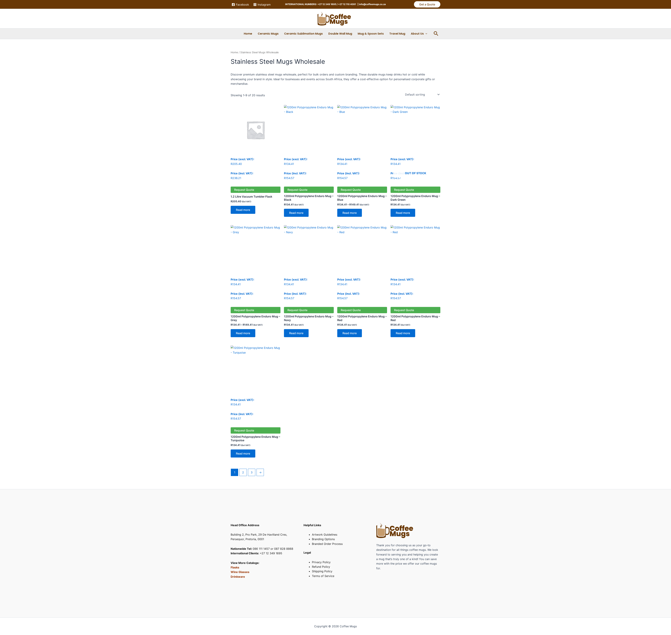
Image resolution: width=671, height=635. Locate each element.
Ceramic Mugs (268, 34)
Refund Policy (321, 566)
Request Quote (244, 189)
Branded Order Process (327, 544)
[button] (427, 4)
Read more (243, 210)
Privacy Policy (321, 562)
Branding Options (323, 539)
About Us (417, 34)
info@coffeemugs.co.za (372, 4)
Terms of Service (323, 576)
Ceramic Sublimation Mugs (303, 34)
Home (248, 34)
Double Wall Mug (340, 34)
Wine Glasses (240, 572)
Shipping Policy (322, 571)
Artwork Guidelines (324, 534)
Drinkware (238, 576)
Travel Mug (397, 34)
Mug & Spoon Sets (371, 34)
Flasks (235, 567)
